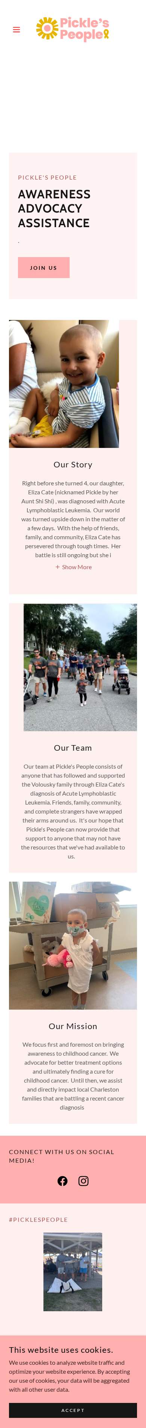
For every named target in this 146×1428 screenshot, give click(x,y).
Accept (73, 1410)
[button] (18, 29)
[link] (73, 29)
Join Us (44, 268)
